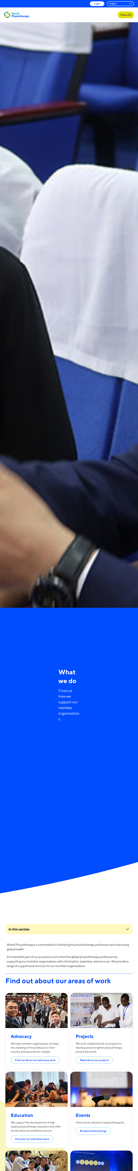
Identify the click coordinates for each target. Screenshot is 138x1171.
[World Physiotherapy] (16, 15)
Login (97, 3)
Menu (124, 15)
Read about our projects (94, 1060)
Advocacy (21, 1036)
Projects (85, 1036)
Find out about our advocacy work (35, 1060)
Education (22, 1115)
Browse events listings (93, 1131)
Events (83, 1115)
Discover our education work (32, 1139)
